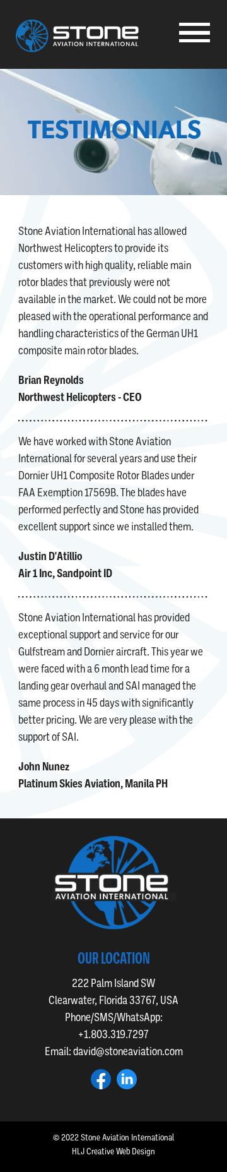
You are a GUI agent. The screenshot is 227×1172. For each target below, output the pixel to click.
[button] (196, 34)
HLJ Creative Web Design (113, 1151)
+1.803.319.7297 (113, 1034)
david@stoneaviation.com (128, 1051)
